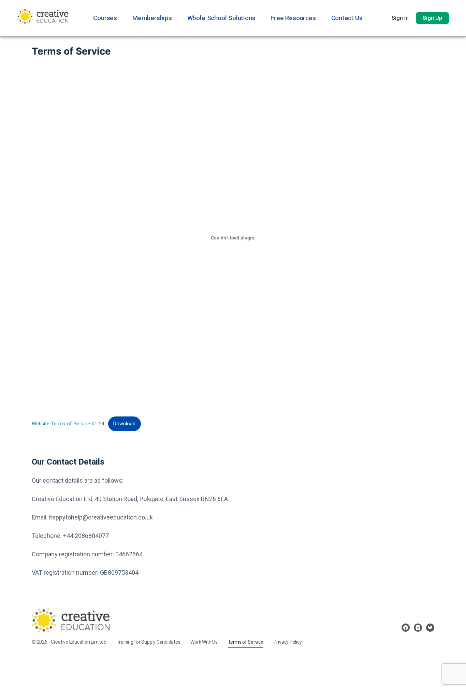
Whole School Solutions (221, 18)
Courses (105, 18)
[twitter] (430, 628)
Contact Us (347, 18)
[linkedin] (418, 628)
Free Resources (293, 18)
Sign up (432, 18)
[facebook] (406, 628)
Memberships (152, 18)
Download (124, 424)
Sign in (400, 18)
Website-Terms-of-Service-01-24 (68, 424)
